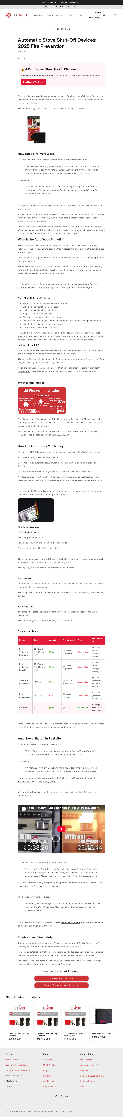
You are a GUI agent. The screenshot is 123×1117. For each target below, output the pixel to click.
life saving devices (80, 961)
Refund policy (53, 1111)
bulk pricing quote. (47, 781)
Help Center (86, 1060)
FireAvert (15, 1111)
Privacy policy (41, 1111)
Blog (45, 1070)
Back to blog (63, 29)
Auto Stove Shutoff (89, 1065)
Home (98, 12)
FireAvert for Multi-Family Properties (62, 985)
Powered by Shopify (26, 1111)
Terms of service (66, 1111)
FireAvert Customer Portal (92, 1076)
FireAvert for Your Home (61, 978)
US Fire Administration (91, 419)
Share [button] (22, 58)
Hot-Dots (44, 287)
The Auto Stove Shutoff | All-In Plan (47, 1035)
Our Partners (49, 1081)
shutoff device (82, 336)
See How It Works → (33, 82)
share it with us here (70, 922)
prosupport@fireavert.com (19, 1070)
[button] (39, 15)
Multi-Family (49, 1065)
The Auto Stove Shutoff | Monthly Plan (74, 1035)
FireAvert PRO (24, 781)
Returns (84, 1086)
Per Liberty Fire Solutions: (30, 537)
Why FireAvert (50, 1086)
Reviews (84, 1070)
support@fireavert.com (17, 1065)
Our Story (47, 1076)
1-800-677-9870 (14, 1059)
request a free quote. (62, 964)
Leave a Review (87, 1081)
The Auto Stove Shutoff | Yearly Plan (19, 1035)
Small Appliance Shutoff (102, 1033)
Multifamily (94, 17)
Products (47, 1060)
